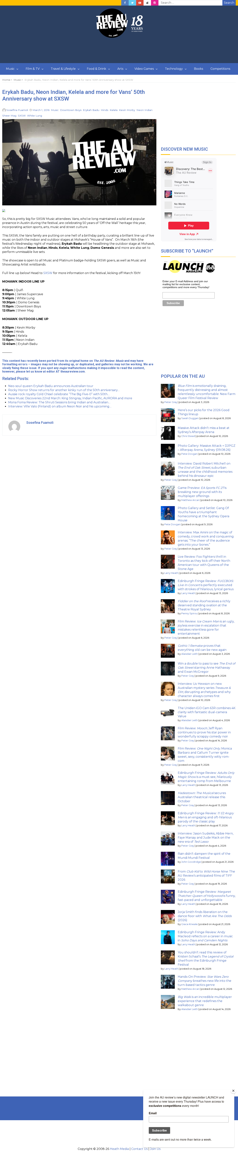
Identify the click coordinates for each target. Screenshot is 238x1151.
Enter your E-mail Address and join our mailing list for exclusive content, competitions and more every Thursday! (186, 284)
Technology (174, 68)
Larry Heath (171, 573)
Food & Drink (96, 68)
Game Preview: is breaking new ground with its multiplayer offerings (202, 492)
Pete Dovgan (189, 453)
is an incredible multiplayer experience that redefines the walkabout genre (205, 1001)
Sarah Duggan (190, 418)
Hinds (104, 110)
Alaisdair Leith (189, 653)
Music (10, 68)
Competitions (220, 68)
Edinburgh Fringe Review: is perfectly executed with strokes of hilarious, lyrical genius (206, 585)
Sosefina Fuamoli (17, 110)
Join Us (155, 1149)
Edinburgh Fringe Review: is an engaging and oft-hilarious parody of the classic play (206, 817)
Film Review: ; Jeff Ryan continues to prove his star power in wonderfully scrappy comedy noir (204, 732)
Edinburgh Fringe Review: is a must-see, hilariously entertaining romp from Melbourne (206, 777)
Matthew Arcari (190, 500)
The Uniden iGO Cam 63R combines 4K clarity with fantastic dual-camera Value (206, 712)
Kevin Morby (127, 110)
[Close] (233, 1090)
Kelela (114, 110)
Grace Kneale (189, 924)
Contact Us (139, 1149)
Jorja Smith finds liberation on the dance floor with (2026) (205, 916)
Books (198, 68)
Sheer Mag (9, 115)
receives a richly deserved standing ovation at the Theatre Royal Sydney (204, 605)
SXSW (22, 115)
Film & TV (33, 68)
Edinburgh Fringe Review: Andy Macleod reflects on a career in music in (205, 936)
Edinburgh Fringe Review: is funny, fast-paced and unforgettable (206, 896)
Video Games (144, 68)
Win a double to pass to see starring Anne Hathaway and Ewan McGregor (206, 667)
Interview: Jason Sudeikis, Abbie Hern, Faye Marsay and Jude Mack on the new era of (205, 837)
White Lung (34, 115)
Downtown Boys (70, 110)
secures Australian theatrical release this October (202, 797)
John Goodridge (191, 861)
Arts (120, 68)
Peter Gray (170, 402)
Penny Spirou (189, 613)
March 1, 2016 (41, 110)
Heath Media (119, 1149)
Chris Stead (188, 436)
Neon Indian (144, 110)
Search (229, 2)
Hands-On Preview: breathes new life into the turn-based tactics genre (204, 981)
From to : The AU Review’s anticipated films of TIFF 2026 (206, 875)
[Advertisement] (119, 50)
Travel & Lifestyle (63, 68)
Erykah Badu (91, 110)
